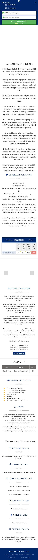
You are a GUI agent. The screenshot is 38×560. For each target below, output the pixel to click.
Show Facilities (19, 353)
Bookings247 (12, 557)
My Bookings (11, 8)
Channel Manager (24, 557)
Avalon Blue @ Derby (19, 288)
